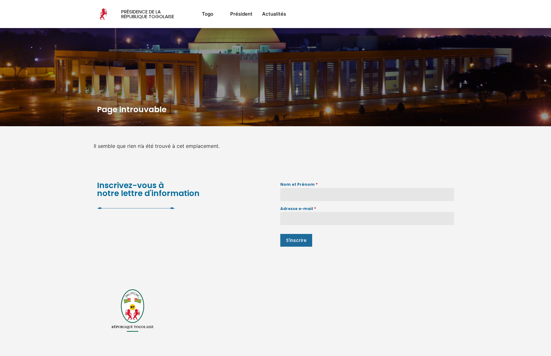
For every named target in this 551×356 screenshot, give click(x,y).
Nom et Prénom (299, 184)
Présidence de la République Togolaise (147, 14)
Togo (207, 14)
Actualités (274, 14)
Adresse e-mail (298, 208)
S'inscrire (296, 240)
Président (241, 14)
